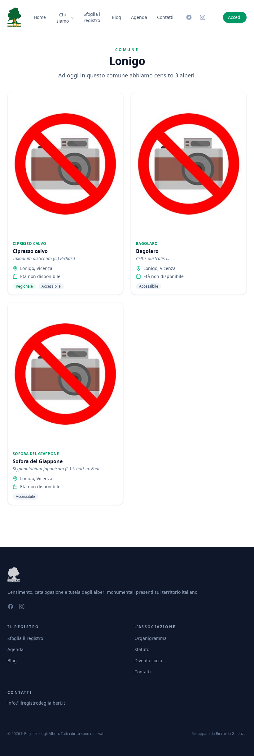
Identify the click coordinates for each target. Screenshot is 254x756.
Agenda (139, 17)
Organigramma (150, 638)
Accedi (235, 17)
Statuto (141, 649)
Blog (116, 17)
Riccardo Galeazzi (231, 733)
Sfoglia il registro (93, 17)
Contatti (165, 17)
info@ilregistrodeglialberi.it (36, 703)
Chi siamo (62, 18)
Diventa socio (148, 660)
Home (40, 17)
